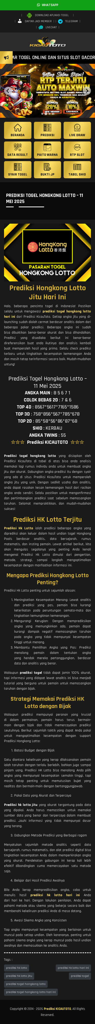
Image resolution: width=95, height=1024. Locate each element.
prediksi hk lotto (16, 968)
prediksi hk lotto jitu (19, 976)
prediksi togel (80, 976)
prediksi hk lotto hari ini (73, 968)
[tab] (42, 114)
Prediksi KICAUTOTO (57, 1009)
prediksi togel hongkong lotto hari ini (31, 992)
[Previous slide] (8, 91)
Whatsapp (49, 5)
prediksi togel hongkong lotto (26, 984)
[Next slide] (87, 91)
